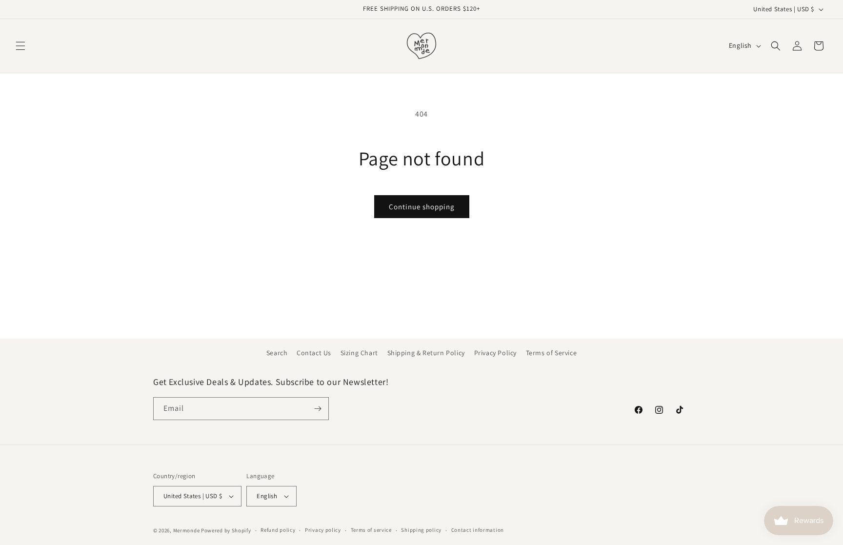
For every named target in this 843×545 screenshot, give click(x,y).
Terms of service (371, 529)
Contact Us (314, 352)
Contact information (477, 529)
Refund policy (278, 529)
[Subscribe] (317, 408)
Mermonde (186, 530)
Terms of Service (551, 352)
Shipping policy (421, 529)
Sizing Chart (359, 352)
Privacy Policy (495, 352)
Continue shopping (422, 206)
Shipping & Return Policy (426, 352)
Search (277, 352)
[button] (20, 46)
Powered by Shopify (226, 530)
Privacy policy (323, 529)
